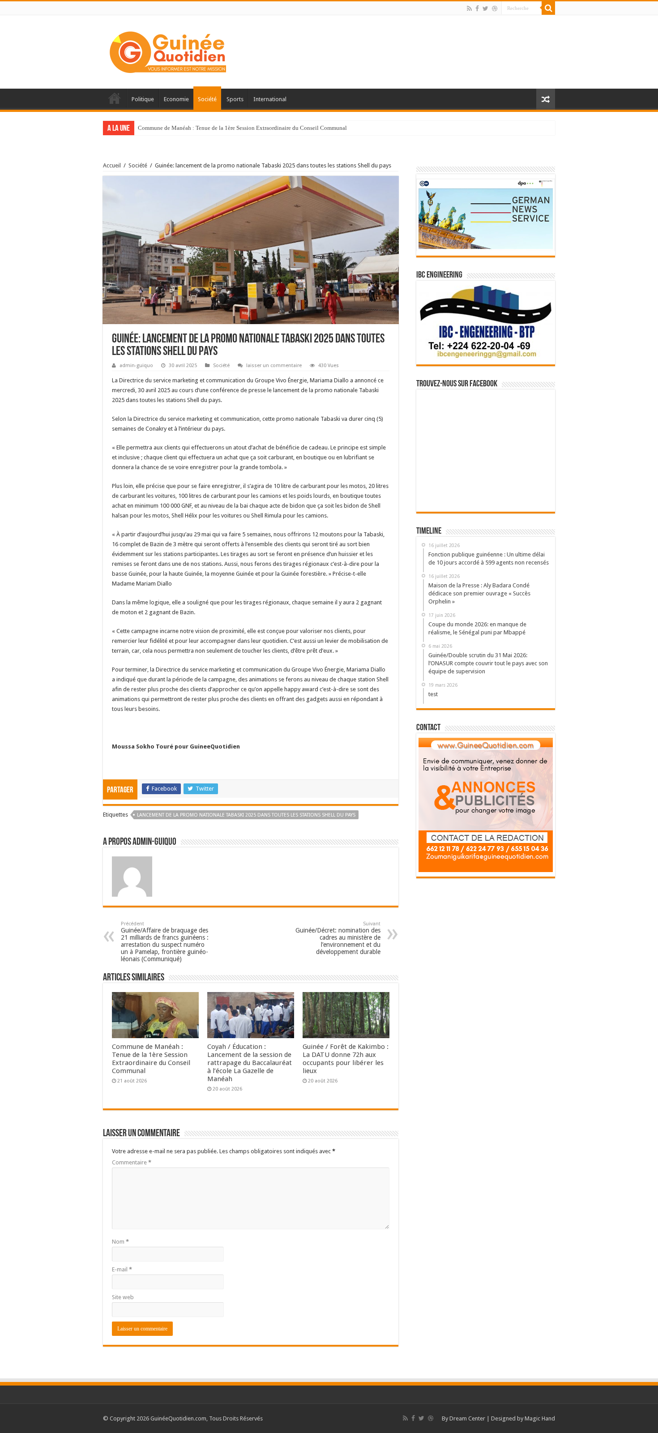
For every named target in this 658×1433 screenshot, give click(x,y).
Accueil (114, 98)
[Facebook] (477, 8)
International (269, 99)
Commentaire (131, 1162)
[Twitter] (485, 8)
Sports (235, 99)
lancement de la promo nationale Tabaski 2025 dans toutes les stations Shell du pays (246, 815)
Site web (123, 1297)
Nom (120, 1241)
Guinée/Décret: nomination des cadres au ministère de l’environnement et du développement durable (337, 938)
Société (207, 99)
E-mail (122, 1269)
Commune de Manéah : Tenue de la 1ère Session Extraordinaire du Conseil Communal (242, 127)
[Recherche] (548, 8)
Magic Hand (540, 1418)
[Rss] (469, 8)
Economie (176, 99)
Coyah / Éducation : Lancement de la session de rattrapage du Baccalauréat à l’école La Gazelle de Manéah (249, 1063)
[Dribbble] (494, 8)
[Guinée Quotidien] (168, 50)
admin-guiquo (136, 365)
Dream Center (467, 1418)
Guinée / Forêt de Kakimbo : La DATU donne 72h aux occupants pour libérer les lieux (346, 1059)
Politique (143, 99)
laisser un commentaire (274, 365)
